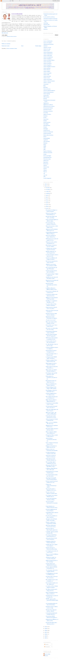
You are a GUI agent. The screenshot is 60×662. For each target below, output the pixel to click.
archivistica (46, 655)
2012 (46, 184)
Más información (5, 32)
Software (45, 165)
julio (47, 197)
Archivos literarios (47, 69)
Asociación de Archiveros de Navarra (50, 18)
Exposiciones (46, 119)
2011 (46, 186)
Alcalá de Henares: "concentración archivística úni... (51, 439)
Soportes (45, 168)
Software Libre (46, 167)
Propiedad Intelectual (47, 157)
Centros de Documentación (48, 92)
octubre (47, 191)
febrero (47, 206)
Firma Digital (46, 123)
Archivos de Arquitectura (48, 57)
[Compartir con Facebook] (5, 35)
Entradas (46, 644)
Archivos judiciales (47, 68)
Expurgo (45, 120)
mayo (47, 200)
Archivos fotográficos (47, 65)
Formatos (45, 127)
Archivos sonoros (47, 77)
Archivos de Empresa (47, 58)
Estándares (46, 115)
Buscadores (46, 87)
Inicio (22, 45)
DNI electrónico (46, 96)
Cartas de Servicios (47, 89)
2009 (46, 628)
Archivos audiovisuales (48, 55)
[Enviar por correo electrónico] (2, 35)
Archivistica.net (30, 5)
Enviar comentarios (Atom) (12, 48)
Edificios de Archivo (47, 114)
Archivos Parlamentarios (48, 52)
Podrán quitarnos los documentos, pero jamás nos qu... (51, 377)
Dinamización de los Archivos (49, 106)
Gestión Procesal (47, 130)
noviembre (48, 189)
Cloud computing (47, 93)
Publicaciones (46, 160)
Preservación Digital (47, 155)
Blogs (45, 85)
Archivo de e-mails (47, 49)
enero (47, 208)
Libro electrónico (47, 141)
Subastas (45, 170)
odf (44, 173)
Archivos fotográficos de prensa (49, 66)
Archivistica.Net (46, 24)
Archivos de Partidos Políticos (49, 60)
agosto (47, 195)
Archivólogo (46, 23)
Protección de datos (12, 36)
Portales (45, 154)
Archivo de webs (47, 50)
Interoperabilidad (47, 138)
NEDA (45, 146)
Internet (45, 136)
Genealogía (46, 128)
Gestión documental (47, 133)
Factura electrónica (47, 122)
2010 (46, 626)
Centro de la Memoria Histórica (49, 90)
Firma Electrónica (47, 125)
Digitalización (46, 103)
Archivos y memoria (47, 82)
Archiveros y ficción (47, 47)
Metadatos (45, 143)
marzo (47, 204)
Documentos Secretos (48, 109)
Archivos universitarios (48, 79)
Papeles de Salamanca (48, 151)
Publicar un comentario (6, 43)
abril (47, 202)
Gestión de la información (48, 131)
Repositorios (46, 162)
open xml (45, 175)
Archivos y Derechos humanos (49, 81)
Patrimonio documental (48, 152)
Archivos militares (47, 71)
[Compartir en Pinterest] (6, 35)
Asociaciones (46, 84)
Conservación (46, 95)
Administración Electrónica (49, 44)
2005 (46, 636)
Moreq (45, 144)
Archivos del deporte (47, 61)
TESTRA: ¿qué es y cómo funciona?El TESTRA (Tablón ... (52, 600)
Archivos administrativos (48, 53)
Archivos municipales (47, 73)
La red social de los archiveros (49, 16)
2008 (46, 630)
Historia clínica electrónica (48, 135)
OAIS (45, 147)
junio (47, 198)
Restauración (46, 163)
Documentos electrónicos (48, 111)
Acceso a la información (48, 41)
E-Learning (46, 112)
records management (47, 178)
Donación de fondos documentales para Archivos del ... (51, 285)
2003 (46, 637)
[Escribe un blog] (3, 35)
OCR (44, 149)
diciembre (48, 187)
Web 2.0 (45, 171)
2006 (46, 634)
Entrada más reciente (5, 45)
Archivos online (46, 74)
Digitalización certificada (48, 104)
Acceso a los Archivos (48, 42)
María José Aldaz (47, 654)
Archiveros (46, 45)
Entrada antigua (38, 45)
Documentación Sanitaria (48, 107)
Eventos (45, 117)
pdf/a (44, 176)
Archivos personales (47, 76)
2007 (46, 632)
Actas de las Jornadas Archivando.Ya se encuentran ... (51, 503)
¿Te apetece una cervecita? (51, 320)
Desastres (45, 98)
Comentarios (47, 646)
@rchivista (45, 29)
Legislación (46, 139)
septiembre (48, 193)
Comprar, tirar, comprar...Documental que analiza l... (51, 486)
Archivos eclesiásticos (48, 63)
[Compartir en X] (4, 35)
